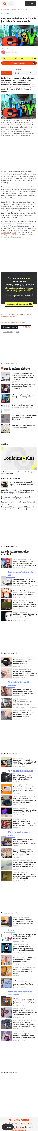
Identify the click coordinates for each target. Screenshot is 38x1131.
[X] (12, 1123)
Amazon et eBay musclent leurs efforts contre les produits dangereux (24, 386)
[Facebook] (19, 1123)
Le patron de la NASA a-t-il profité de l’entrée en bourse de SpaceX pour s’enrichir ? (25, 1012)
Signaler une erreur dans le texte (13, 322)
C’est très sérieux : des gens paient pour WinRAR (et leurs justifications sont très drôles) (24, 1001)
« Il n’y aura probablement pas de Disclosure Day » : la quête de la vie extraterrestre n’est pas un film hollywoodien (24, 864)
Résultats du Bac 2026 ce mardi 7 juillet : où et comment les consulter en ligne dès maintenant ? (24, 823)
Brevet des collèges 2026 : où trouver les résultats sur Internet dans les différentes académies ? (24, 841)
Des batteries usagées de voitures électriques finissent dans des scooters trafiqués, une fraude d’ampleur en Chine (25, 1024)
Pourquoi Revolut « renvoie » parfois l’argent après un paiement (18, 503)
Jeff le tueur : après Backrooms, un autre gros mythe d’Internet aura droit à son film (25, 616)
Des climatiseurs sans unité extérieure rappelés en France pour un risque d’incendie (24, 789)
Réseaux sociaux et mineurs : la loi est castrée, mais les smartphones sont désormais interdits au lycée (24, 563)
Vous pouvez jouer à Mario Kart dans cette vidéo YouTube (24, 811)
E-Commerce (8, 332)
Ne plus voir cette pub (9, 364)
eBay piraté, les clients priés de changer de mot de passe (23, 396)
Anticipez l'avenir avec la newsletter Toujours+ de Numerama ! (18, 473)
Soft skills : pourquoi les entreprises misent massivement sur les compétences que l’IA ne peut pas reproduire (24, 703)
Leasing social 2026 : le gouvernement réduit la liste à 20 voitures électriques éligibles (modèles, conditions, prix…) (24, 800)
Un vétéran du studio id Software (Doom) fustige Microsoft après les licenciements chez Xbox (22, 777)
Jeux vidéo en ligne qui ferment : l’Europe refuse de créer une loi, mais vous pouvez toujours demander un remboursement (25, 1035)
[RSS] (25, 1123)
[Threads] (32, 1123)
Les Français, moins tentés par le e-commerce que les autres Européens (24, 417)
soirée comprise (15, 237)
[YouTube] (6, 1123)
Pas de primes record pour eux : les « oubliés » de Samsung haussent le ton (23, 853)
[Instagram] (16, 1123)
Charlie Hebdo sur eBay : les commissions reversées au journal (22, 407)
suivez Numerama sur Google (16, 315)
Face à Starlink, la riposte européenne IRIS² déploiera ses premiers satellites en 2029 (25, 673)
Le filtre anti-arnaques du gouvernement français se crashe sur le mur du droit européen (23, 921)
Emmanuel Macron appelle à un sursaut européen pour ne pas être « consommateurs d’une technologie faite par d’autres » (25, 983)
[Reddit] (22, 1123)
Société (6, 14)
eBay (18, 332)
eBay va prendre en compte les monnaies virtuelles (23, 426)
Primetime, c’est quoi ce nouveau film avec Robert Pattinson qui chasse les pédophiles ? (22, 691)
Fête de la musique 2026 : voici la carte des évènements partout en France (25, 960)
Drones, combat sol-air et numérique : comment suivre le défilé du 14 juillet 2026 (25, 762)
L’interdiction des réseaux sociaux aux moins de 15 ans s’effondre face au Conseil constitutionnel (24, 593)
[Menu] (11, 3)
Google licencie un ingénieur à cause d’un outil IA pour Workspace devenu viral (24, 936)
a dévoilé (27, 127)
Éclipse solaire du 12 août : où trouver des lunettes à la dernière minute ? (22, 484)
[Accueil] (4, 3)
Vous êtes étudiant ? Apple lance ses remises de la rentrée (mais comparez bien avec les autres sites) (24, 604)
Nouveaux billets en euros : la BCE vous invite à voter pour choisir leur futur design (19, 508)
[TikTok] (9, 1123)
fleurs (14, 233)
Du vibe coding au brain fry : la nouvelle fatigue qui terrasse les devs (16, 498)
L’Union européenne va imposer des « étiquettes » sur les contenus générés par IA (24, 948)
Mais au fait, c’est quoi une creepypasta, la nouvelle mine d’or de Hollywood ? (24, 876)
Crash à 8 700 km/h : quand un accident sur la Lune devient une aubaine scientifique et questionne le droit (18, 492)
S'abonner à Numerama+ (17, 304)
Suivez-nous (6, 73)
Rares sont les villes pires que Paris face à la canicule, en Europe (24, 971)
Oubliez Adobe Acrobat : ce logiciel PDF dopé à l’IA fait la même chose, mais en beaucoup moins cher (24, 376)
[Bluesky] (28, 1123)
